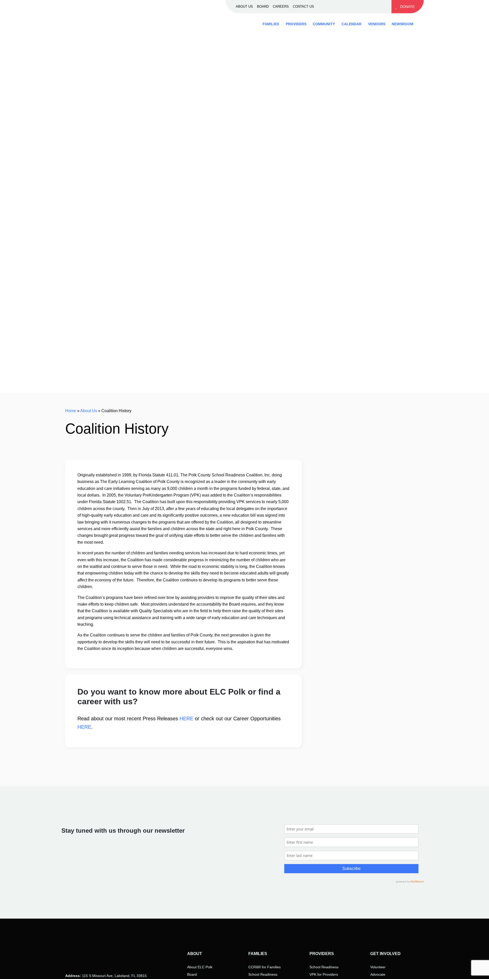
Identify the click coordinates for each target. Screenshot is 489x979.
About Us (88, 411)
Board (192, 974)
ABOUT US (244, 6)
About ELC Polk (199, 967)
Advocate (377, 974)
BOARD (263, 6)
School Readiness (262, 974)
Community (324, 24)
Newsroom (402, 24)
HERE (186, 718)
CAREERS (281, 6)
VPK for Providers (323, 974)
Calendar (351, 24)
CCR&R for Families (264, 967)
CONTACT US (303, 6)
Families (271, 24)
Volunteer (378, 967)
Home (70, 411)
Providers (296, 24)
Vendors (376, 24)
